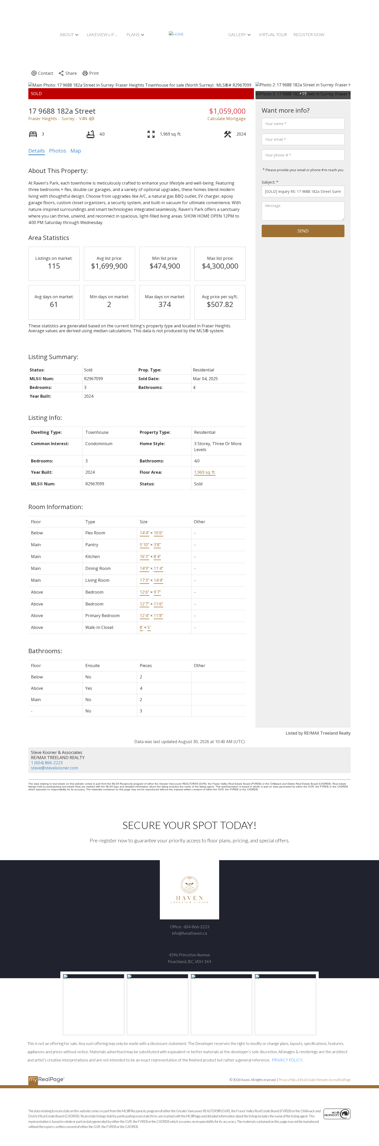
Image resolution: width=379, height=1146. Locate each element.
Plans (132, 34)
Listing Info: (45, 417)
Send (303, 231)
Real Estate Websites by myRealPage (325, 1080)
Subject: (268, 182)
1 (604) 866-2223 (47, 763)
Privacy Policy (288, 1080)
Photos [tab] (57, 150)
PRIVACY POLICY (287, 1060)
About (67, 34)
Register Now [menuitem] (308, 34)
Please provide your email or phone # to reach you (304, 170)
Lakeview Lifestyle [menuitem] (103, 34)
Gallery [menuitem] (237, 34)
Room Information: (55, 506)
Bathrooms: (45, 650)
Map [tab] (75, 150)
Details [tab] (36, 150)
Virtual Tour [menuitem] (273, 34)
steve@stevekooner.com (54, 768)
